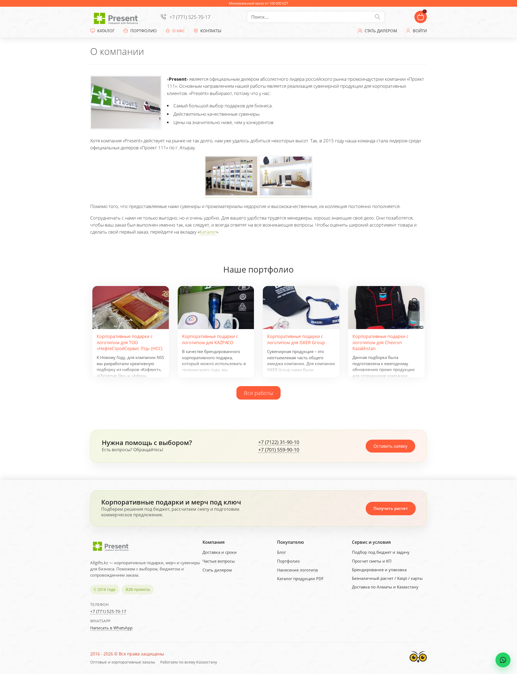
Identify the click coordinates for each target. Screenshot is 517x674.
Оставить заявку (390, 446)
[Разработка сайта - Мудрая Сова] (418, 664)
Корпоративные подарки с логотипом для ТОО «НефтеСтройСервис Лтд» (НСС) (129, 342)
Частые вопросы (218, 561)
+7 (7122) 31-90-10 (278, 442)
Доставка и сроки (219, 552)
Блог (281, 552)
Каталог (208, 232)
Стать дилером (217, 570)
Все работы (258, 393)
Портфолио (288, 561)
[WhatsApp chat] (503, 660)
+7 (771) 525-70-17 (189, 17)
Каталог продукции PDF (300, 578)
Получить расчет (390, 508)
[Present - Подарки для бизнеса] (117, 17)
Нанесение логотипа (297, 570)
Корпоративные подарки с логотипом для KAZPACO (210, 339)
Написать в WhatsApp (111, 627)
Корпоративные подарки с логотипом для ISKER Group (296, 339)
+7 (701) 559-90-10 (278, 450)
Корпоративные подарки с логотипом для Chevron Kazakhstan (380, 342)
